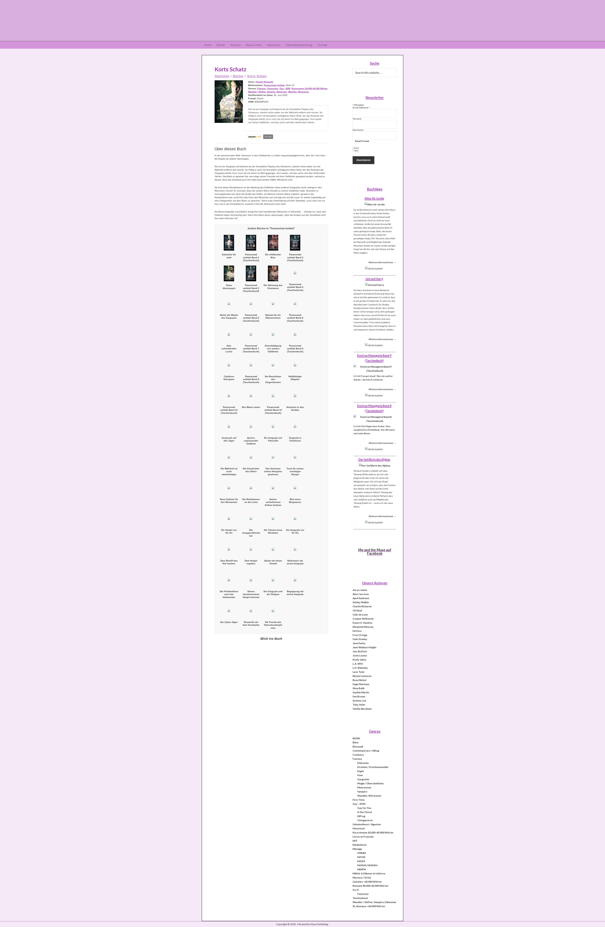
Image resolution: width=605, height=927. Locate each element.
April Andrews (361, 598)
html (357, 148)
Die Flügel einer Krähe (372, 426)
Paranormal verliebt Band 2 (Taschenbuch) (295, 257)
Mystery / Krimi (362, 877)
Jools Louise (360, 655)
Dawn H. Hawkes (362, 622)
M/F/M (361, 856)
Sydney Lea (359, 700)
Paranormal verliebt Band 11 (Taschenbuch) (229, 410)
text (356, 150)
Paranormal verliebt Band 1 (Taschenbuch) (251, 257)
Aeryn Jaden (360, 589)
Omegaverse (365, 820)
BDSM (356, 738)
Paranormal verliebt (274, 85)
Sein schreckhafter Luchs (229, 348)
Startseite (222, 76)
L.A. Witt (358, 663)
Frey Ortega (360, 634)
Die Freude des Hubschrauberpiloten (273, 625)
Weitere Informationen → (382, 262)
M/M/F (361, 861)
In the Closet (364, 811)
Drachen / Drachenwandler (373, 766)
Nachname (358, 130)
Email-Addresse (361, 107)
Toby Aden (359, 704)
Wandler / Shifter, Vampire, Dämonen (267, 92)
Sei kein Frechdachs (373, 379)
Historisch (359, 828)
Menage (357, 848)
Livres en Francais (363, 836)
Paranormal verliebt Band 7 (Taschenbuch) (251, 348)
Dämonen (363, 762)
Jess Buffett (360, 651)
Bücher (238, 76)
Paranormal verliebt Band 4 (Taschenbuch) (295, 287)
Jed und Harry (374, 278)
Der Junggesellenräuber (251, 533)
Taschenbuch (360, 897)
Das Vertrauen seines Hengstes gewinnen (273, 471)
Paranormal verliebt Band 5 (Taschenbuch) (251, 318)
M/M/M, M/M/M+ (367, 865)
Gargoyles (272, 88)
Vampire (362, 791)
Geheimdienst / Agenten (367, 824)
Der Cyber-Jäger (229, 622)
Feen (360, 775)
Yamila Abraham (362, 708)
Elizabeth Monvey (363, 626)
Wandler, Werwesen (298, 92)
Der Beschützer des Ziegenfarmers (273, 379)
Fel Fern (357, 630)
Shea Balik (359, 688)
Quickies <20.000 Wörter (367, 881)
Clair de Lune (360, 614)
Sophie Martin (361, 692)
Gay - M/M (284, 88)
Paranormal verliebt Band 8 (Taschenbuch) (295, 348)
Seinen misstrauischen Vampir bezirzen (251, 594)
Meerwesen (364, 787)
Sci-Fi (356, 889)
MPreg (361, 816)
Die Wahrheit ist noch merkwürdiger (229, 471)
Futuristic (363, 893)
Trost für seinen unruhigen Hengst (295, 471)
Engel (360, 771)
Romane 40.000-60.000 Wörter (371, 885)
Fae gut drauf (368, 376)
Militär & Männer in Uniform (369, 873)
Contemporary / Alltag (366, 750)
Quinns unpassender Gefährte (251, 441)
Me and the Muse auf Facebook (374, 551)
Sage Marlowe (361, 684)
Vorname (357, 118)
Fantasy (261, 88)
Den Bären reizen (251, 407)
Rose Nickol (359, 679)
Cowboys (358, 754)
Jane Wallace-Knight (364, 647)
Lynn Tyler (359, 671)
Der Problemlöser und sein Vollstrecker (229, 594)
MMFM (361, 869)
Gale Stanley (360, 639)
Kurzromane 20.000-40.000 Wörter (309, 88)
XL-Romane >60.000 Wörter (369, 906)
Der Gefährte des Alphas (374, 459)
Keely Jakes (359, 659)
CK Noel (357, 610)
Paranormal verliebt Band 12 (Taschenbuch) (273, 410)
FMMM (361, 852)
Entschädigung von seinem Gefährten (273, 348)
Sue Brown (359, 696)
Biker (356, 742)
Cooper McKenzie (363, 618)
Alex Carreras (361, 593)
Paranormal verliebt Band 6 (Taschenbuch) (295, 318)
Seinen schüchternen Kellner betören (273, 502)
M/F (355, 840)
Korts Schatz (257, 76)
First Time (359, 799)
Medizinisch (359, 844)
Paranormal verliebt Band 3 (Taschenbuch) (251, 288)
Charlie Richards (264, 82)
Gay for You (364, 807)
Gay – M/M (359, 803)
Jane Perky (359, 643)
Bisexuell (358, 746)
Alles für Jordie (374, 198)
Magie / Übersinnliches (370, 783)
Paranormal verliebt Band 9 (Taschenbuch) (251, 379)
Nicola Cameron (362, 675)
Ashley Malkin (361, 602)
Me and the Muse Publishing (302, 20)
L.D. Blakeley (360, 667)
